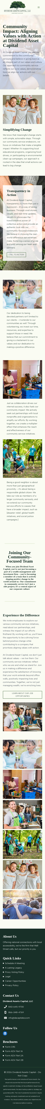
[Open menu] (38, 7)
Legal (7, 976)
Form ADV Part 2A (14, 1055)
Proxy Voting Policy (14, 972)
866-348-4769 (16, 1012)
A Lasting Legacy (13, 967)
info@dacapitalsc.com (19, 1018)
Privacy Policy (11, 985)
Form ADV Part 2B (14, 1060)
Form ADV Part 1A (14, 1051)
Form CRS (10, 1047)
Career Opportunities (15, 981)
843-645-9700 (16, 1006)
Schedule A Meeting (15, 963)
